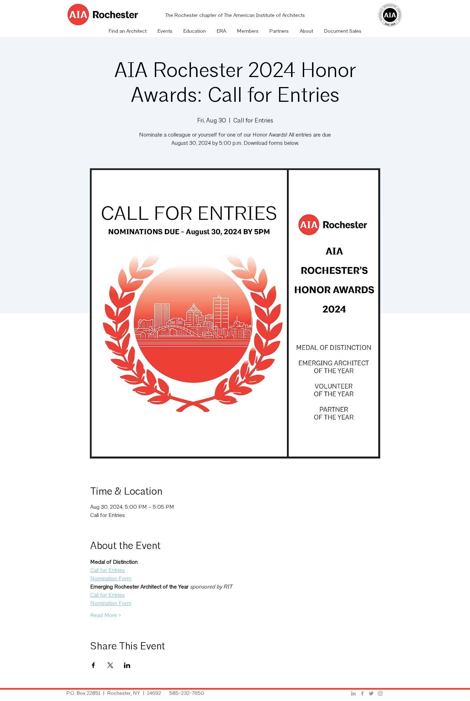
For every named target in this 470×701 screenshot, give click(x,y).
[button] (165, 32)
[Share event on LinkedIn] (127, 665)
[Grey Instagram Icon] (380, 693)
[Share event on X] (110, 665)
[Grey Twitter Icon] (371, 693)
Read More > (105, 615)
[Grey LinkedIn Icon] (353, 693)
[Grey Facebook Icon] (362, 693)
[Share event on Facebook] (93, 665)
